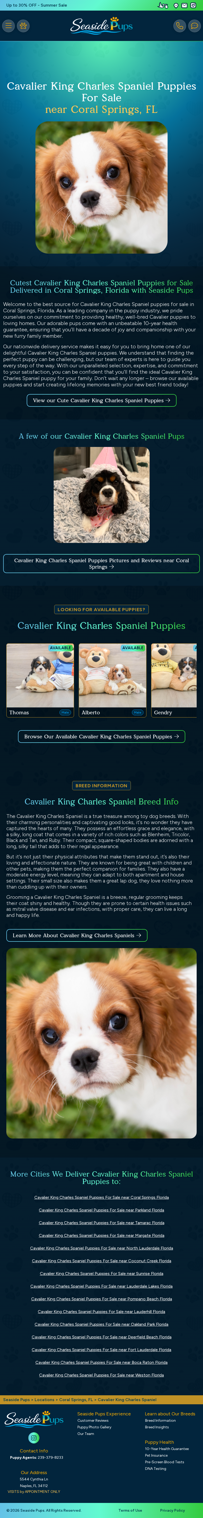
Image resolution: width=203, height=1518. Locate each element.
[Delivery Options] (164, 5)
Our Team (85, 1434)
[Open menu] (8, 26)
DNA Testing (155, 1468)
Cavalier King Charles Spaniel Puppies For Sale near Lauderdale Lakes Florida (101, 1286)
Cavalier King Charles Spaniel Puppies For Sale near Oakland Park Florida (101, 1324)
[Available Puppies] (23, 26)
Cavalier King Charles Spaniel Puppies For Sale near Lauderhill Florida (101, 1311)
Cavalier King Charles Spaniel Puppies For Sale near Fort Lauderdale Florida (101, 1349)
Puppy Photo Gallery (94, 1427)
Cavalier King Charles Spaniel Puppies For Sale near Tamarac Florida (101, 1222)
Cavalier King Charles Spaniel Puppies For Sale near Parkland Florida (101, 1210)
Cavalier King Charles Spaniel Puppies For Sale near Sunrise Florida (101, 1273)
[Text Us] (194, 26)
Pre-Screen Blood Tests (164, 1462)
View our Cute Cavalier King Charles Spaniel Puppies (99, 400)
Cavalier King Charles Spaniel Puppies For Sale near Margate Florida (101, 1235)
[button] (176, 5)
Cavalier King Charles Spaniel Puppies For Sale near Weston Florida (101, 1375)
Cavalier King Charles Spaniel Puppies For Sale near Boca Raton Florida (101, 1362)
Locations (44, 1399)
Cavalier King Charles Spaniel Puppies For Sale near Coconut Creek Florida (101, 1260)
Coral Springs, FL (76, 1399)
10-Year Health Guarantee (167, 1449)
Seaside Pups (16, 1399)
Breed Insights (157, 1427)
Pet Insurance (156, 1455)
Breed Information (160, 1420)
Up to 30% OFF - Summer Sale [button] (36, 5)
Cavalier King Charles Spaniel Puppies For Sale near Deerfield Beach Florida (102, 1336)
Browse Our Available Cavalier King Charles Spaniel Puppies (98, 736)
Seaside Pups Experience (104, 1414)
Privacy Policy (172, 1510)
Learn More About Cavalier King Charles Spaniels (73, 935)
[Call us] (179, 26)
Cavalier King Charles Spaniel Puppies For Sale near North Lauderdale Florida (101, 1248)
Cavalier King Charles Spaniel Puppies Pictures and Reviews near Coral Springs (101, 563)
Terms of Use (130, 1510)
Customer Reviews (93, 1420)
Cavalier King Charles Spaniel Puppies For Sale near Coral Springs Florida (101, 1197)
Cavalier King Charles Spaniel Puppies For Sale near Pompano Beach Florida (101, 1298)
